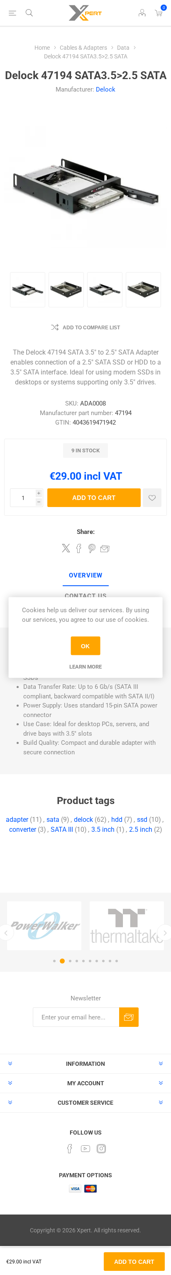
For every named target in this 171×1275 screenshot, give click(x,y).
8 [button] (103, 961)
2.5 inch (140, 829)
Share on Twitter (66, 548)
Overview (86, 575)
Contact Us (86, 596)
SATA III (62, 829)
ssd (142, 819)
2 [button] (62, 961)
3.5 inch (103, 829)
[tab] (85, 575)
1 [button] (54, 961)
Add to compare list (91, 328)
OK (85, 645)
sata (52, 819)
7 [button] (96, 961)
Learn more (85, 667)
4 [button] (77, 961)
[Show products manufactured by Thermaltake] (127, 925)
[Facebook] (69, 1148)
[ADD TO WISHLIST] (152, 497)
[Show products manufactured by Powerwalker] (44, 925)
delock (83, 819)
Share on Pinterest (92, 548)
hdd (116, 819)
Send (129, 1017)
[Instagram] (101, 1148)
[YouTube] (85, 1148)
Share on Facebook (78, 548)
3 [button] (70, 961)
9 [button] (110, 961)
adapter (17, 819)
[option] (44, 925)
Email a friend (105, 548)
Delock (105, 89)
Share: (86, 532)
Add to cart (93, 497)
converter (22, 829)
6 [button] (90, 961)
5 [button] (83, 961)
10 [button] (116, 961)
